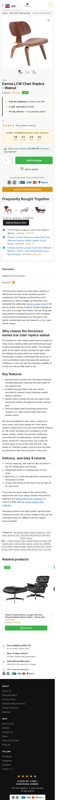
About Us (6, 691)
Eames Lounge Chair (36, 304)
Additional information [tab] (13, 275)
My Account (8, 723)
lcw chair (47, 549)
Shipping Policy (9, 695)
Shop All (6, 744)
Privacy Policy (9, 699)
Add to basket (34, 160)
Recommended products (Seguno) (29, 532)
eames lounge (19, 546)
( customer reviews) (26, 126)
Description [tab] (8, 269)
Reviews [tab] (8, 282)
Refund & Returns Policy (13, 703)
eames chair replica (23, 544)
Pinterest (6, 765)
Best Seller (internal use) (20, 13)
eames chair (7, 544)
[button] (50, 5)
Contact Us (7, 732)
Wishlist (6, 728)
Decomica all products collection (35, 535)
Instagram (7, 760)
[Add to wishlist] (44, 568)
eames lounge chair (36, 546)
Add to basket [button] (26, 628)
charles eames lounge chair (38, 541)
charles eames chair (16, 541)
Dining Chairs (26, 538)
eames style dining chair (31, 549)
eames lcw (38, 544)
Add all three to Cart (16, 222)
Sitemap (6, 712)
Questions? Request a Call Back (27, 189)
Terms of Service (10, 707)
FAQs (4, 736)
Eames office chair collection (29, 498)
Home (4, 13)
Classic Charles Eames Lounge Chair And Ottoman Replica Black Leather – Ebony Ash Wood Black (25, 616)
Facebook (7, 756)
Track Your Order (10, 740)
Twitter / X (7, 769)
